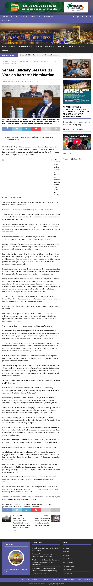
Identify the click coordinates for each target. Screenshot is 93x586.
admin (22, 81)
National (30, 81)
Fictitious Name (49, 17)
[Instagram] (78, 17)
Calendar (81, 46)
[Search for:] (79, 55)
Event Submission (7, 21)
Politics (38, 46)
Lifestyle (60, 46)
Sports (72, 46)
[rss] (91, 17)
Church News (67, 573)
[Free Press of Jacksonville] (46, 43)
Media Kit (14, 17)
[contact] (73, 17)
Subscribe (24, 17)
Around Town (67, 570)
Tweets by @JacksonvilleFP (73, 159)
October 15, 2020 (11, 81)
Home (4, 46)
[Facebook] (82, 17)
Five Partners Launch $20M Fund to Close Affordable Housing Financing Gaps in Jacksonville (44, 570)
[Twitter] (87, 17)
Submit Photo (35, 17)
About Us (5, 17)
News (11, 46)
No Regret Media (58, 584)
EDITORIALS (49, 46)
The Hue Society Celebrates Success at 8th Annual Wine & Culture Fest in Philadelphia (45, 562)
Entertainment (24, 46)
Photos (5, 51)
